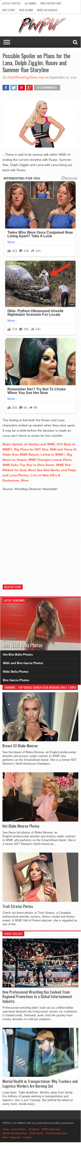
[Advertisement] (40, 535)
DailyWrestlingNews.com (25, 77)
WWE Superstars (50, 3)
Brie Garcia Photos (16, 680)
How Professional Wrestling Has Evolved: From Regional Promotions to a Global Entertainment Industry (37, 996)
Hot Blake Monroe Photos (20, 826)
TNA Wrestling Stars (57, 1133)
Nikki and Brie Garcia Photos (23, 663)
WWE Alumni (26, 10)
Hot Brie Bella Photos (18, 654)
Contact (27, 1137)
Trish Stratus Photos (17, 906)
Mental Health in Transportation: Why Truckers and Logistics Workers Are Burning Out (40, 1083)
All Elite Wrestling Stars (14, 1133)
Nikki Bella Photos (15, 671)
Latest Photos (11, 3)
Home (5, 1129)
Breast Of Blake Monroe (20, 746)
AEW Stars (8, 10)
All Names (30, 3)
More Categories (47, 10)
